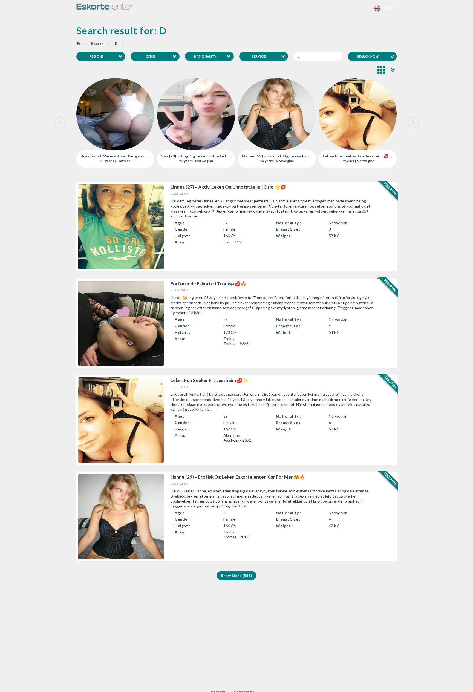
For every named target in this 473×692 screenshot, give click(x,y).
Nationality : (288, 222)
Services (259, 56)
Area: (180, 242)
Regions (97, 56)
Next (413, 122)
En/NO (387, 8)
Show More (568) (236, 575)
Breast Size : (288, 229)
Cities (151, 56)
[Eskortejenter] (105, 7)
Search (97, 43)
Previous (59, 122)
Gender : (183, 229)
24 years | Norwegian (196, 161)
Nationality (205, 56)
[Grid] (381, 70)
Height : (182, 235)
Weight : (284, 235)
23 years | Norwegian (115, 161)
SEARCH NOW (368, 56)
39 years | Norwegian (277, 161)
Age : (179, 222)
